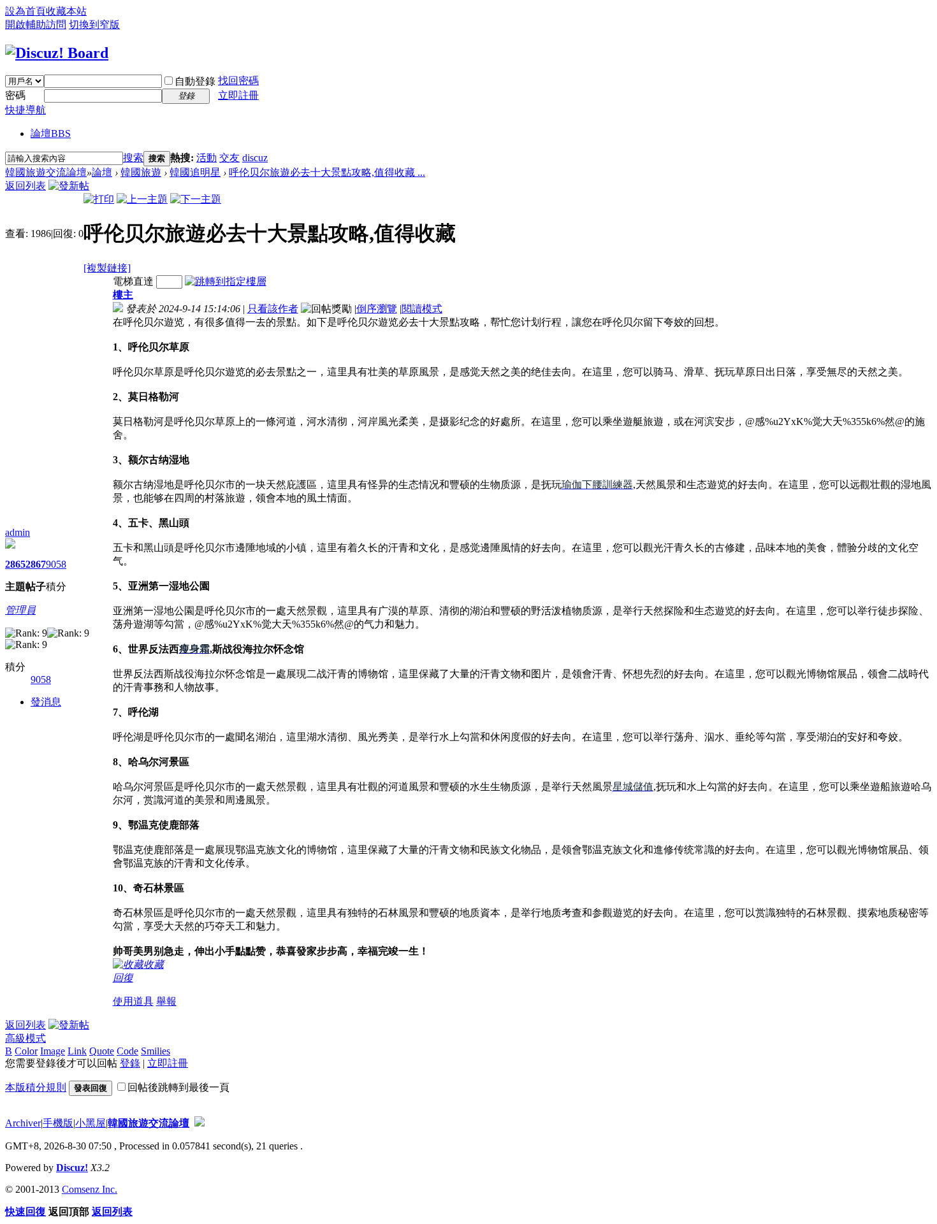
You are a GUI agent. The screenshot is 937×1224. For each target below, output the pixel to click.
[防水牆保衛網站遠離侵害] (199, 1123)
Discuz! (72, 1167)
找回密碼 (238, 80)
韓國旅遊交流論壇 (46, 172)
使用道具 (133, 1001)
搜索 (133, 157)
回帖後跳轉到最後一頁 (178, 1087)
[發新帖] (68, 185)
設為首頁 (25, 11)
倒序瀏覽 (376, 308)
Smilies (155, 1051)
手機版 (58, 1123)
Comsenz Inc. (89, 1189)
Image (52, 1051)
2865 (15, 564)
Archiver (23, 1123)
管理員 (20, 610)
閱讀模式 (422, 308)
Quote (101, 1051)
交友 (229, 157)
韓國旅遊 (140, 172)
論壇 (51, 133)
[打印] (99, 199)
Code (127, 1051)
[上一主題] (142, 199)
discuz (255, 157)
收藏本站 (66, 11)
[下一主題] (195, 199)
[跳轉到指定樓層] (225, 281)
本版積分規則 (35, 1087)
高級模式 (25, 1038)
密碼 (15, 95)
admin (17, 532)
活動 (206, 157)
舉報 (166, 1001)
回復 (123, 977)
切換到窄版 (94, 24)
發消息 (46, 701)
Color (26, 1051)
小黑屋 (90, 1123)
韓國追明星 (195, 172)
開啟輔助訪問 (35, 24)
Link (77, 1051)
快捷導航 (25, 109)
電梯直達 (133, 281)
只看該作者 (272, 308)
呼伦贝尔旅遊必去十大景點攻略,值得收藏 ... (327, 172)
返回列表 (25, 185)
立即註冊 (238, 95)
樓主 (123, 294)
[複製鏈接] (107, 268)
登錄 (130, 1063)
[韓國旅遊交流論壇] (56, 53)
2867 (35, 564)
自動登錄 (195, 81)
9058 (56, 564)
